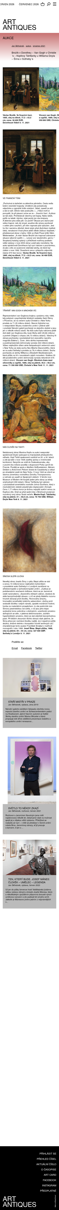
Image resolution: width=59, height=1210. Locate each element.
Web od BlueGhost (55, 1201)
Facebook (49, 1180)
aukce (28, 45)
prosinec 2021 (39, 45)
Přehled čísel (46, 1159)
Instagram (49, 1185)
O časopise (48, 1169)
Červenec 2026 (29, 4)
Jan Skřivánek (18, 45)
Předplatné (48, 1190)
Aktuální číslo (46, 1164)
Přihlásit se (48, 1153)
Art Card (50, 1174)
